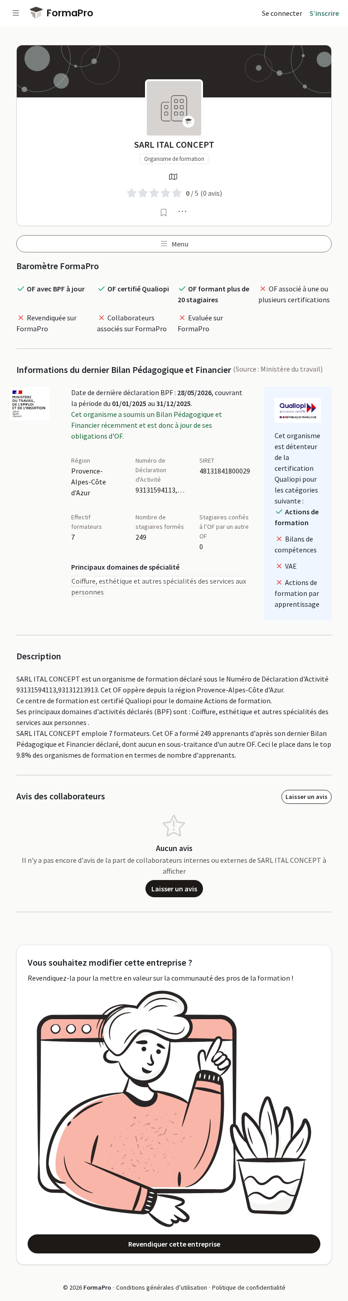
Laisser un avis (306, 797)
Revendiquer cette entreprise (174, 1243)
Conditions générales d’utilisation (161, 1287)
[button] (182, 211)
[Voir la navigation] (15, 13)
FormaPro (68, 12)
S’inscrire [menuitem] (324, 13)
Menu (179, 243)
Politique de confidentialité (248, 1287)
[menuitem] (282, 13)
